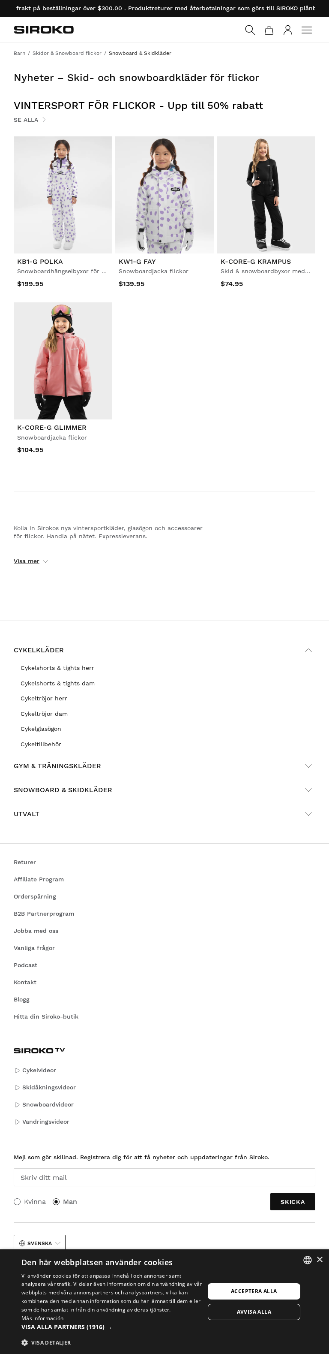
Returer (25, 862)
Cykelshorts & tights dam (58, 683)
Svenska (39, 1243)
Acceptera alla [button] (254, 1291)
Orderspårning (35, 896)
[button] (113, 1327)
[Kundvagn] (269, 30)
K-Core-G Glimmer (52, 427)
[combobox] (307, 1260)
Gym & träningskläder (57, 766)
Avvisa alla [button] (254, 1311)
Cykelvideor (39, 1070)
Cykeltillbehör (41, 744)
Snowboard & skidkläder (63, 790)
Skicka (293, 1201)
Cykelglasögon (41, 728)
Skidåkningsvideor (49, 1087)
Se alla (26, 120)
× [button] (319, 1260)
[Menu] (306, 30)
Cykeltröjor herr (44, 698)
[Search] (250, 30)
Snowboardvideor (48, 1104)
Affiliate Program (39, 879)
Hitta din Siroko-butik (46, 1016)
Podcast (25, 965)
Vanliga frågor (34, 947)
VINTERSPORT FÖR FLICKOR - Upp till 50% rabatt (138, 106)
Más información (42, 1318)
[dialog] (164, 1301)
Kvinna (35, 1201)
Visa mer (26, 561)
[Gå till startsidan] (44, 29)
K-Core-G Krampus (256, 261)
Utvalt (26, 814)
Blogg (22, 999)
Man (70, 1201)
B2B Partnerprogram (44, 913)
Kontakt (25, 982)
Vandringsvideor (45, 1121)
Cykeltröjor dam (44, 713)
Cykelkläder (39, 650)
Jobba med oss (36, 930)
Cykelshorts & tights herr (57, 667)
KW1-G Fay (137, 261)
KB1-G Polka (40, 261)
